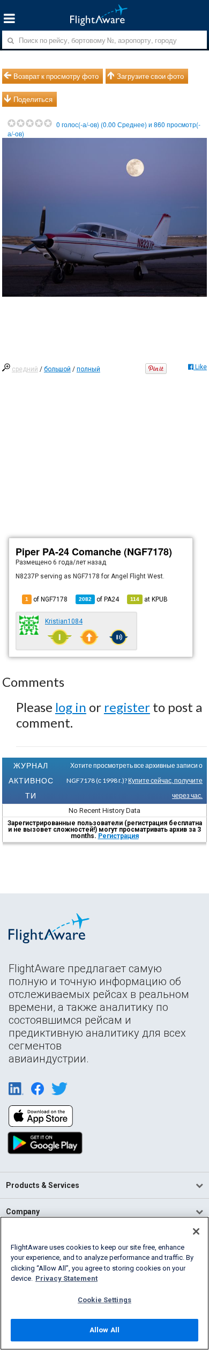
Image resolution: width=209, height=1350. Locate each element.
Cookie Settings (104, 1300)
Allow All (104, 1330)
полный (88, 369)
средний (25, 369)
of (99, 599)
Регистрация (118, 836)
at (149, 599)
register (127, 707)
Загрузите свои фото (150, 76)
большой (57, 369)
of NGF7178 (46, 599)
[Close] (196, 1231)
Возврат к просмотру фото (56, 76)
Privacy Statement (66, 1278)
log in (70, 707)
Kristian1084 (64, 621)
